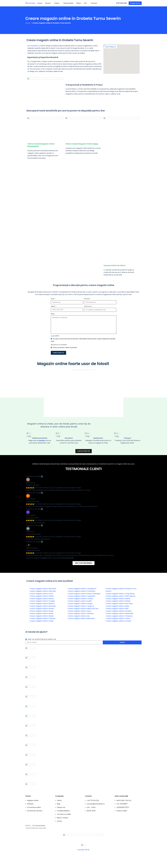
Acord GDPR (55, 336)
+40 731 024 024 (93, 800)
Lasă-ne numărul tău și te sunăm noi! (42, 639)
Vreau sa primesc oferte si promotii (65, 347)
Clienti (59, 800)
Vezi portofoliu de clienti (114, 265)
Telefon (53, 306)
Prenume (87, 298)
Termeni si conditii (64, 814)
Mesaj (52, 314)
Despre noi (61, 807)
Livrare (59, 821)
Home (27, 23)
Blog (58, 804)
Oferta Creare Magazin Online (81, 144)
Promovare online (34, 807)
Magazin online (32, 800)
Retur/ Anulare (62, 818)
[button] (83, 394)
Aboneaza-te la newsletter (59, 344)
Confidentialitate (63, 811)
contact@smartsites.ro (96, 804)
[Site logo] (30, 3)
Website (30, 804)
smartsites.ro (34, 46)
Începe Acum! (135, 3)
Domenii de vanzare (34, 811)
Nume (53, 298)
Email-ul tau (88, 306)
